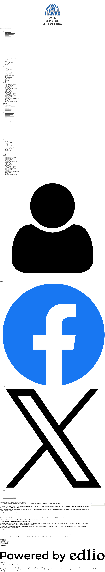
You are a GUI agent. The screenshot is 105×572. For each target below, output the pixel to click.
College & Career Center (9, 48)
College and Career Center (9, 113)
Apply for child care (8, 86)
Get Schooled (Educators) (9, 74)
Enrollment (7, 57)
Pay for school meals (8, 91)
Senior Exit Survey (10, 49)
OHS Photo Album (8, 37)
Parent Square (7, 59)
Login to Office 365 (8, 50)
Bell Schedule (7, 46)
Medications (7, 61)
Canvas (6, 53)
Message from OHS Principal (10, 33)
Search (1, 497)
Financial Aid (7, 63)
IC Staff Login (7, 68)
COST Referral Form (8, 77)
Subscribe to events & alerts (9, 94)
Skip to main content (4, 0)
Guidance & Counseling (9, 114)
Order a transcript (8, 90)
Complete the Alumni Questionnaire (11, 101)
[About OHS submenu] (3, 31)
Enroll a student (7, 87)
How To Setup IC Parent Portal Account (12, 58)
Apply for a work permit (9, 85)
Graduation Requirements (9, 116)
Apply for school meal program (10, 84)
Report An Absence (8, 73)
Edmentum (7, 54)
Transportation (7, 60)
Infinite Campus (7, 115)
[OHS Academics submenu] (3, 39)
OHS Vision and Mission (9, 34)
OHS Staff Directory (8, 36)
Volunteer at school (8, 97)
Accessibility (2, 571)
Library (6, 117)
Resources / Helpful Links (9, 62)
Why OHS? (7, 35)
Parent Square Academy (9, 72)
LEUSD (6, 76)
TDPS (6, 81)
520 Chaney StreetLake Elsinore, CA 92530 (4, 541)
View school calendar (8, 96)
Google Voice (7, 78)
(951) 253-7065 (5, 542)
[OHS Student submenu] (3, 119)
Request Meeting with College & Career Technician (14, 47)
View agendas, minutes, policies (10, 95)
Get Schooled (7, 51)
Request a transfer (8, 92)
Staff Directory (7, 70)
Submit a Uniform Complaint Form (11, 93)
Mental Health (7, 64)
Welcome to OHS (8, 32)
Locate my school (8, 89)
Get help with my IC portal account (11, 88)
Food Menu (7, 52)
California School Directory (9, 75)
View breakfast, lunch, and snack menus (12, 98)
